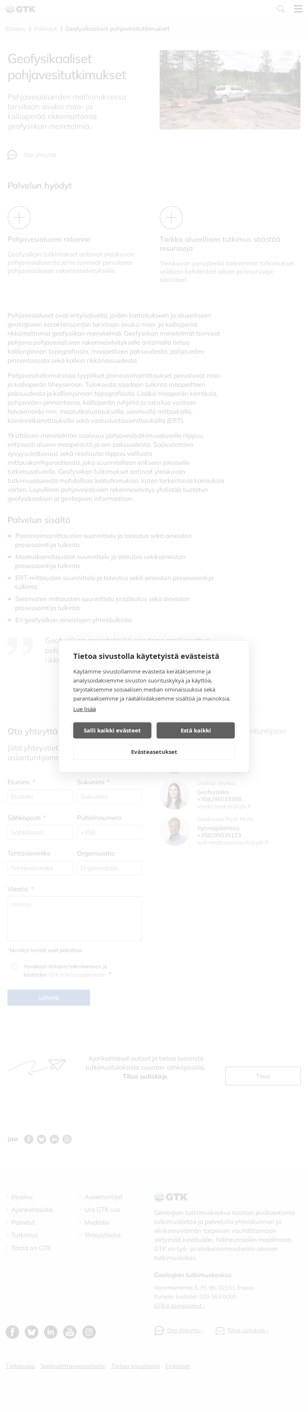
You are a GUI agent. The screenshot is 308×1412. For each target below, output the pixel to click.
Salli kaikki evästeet (112, 730)
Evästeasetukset (154, 751)
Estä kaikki (196, 730)
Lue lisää (84, 709)
